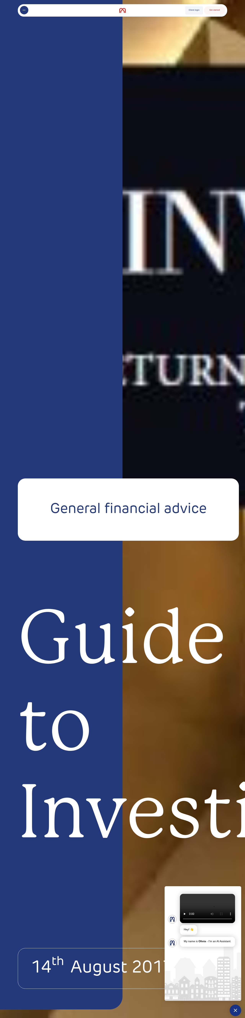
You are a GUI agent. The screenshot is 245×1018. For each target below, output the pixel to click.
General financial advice (128, 509)
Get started (214, 10)
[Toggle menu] (24, 10)
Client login (194, 10)
